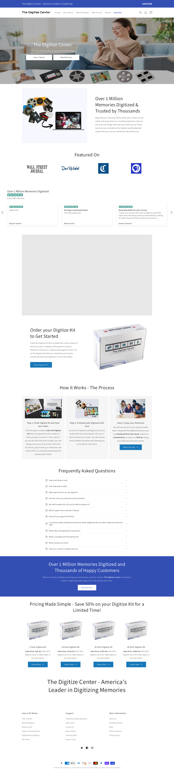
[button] (140, 12)
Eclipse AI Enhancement (31, 731)
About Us (112, 719)
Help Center (70, 723)
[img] (88, 195)
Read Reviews (66, 57)
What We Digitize (28, 723)
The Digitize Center (104, 767)
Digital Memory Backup (31, 735)
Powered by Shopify (115, 767)
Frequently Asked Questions (76, 719)
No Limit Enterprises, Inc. (65, 767)
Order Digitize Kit (41, 365)
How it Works (39, 57)
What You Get (129, 447)
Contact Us (70, 727)
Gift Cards (25, 739)
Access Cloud (71, 739)
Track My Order (71, 735)
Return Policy (71, 731)
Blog (111, 727)
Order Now (36, 664)
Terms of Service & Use (78, 767)
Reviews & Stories (116, 723)
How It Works (27, 719)
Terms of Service (115, 731)
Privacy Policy (114, 735)
